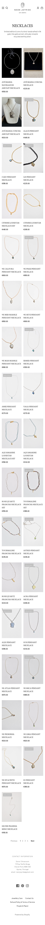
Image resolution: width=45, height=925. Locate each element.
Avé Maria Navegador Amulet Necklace (11, 84)
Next (32, 841)
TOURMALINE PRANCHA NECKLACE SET (33, 504)
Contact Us (29, 898)
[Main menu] (3, 8)
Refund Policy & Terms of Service (22, 902)
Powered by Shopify (22, 915)
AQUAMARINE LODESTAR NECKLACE (29, 455)
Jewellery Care (17, 898)
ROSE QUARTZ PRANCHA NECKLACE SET (11, 504)
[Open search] (7, 8)
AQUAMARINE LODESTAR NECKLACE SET (8, 455)
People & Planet (22, 906)
